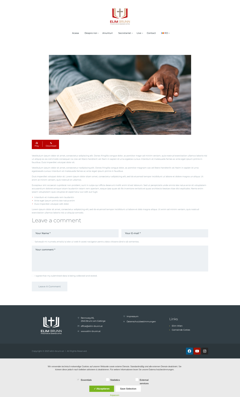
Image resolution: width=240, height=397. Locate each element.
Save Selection (128, 388)
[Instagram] (204, 351)
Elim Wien (177, 325)
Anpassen (114, 395)
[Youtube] (197, 351)
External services (144, 380)
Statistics (115, 380)
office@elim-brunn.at (92, 326)
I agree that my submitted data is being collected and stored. (66, 275)
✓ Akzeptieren (101, 388)
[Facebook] (189, 351)
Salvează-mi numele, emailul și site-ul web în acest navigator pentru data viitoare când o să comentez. (87, 241)
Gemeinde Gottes (181, 329)
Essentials (86, 380)
